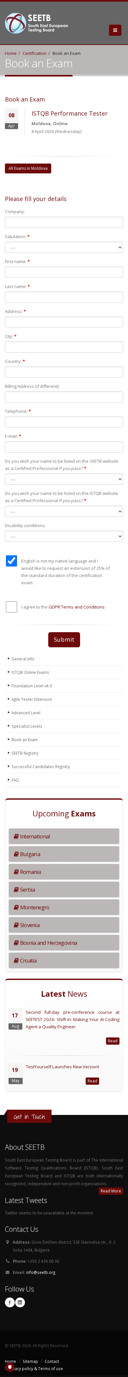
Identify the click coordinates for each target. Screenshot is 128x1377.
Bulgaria (29, 854)
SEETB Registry (24, 753)
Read (112, 1041)
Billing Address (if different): (32, 386)
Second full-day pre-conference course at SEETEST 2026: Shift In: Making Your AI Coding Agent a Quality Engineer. (72, 1019)
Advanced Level (25, 712)
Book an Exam (24, 739)
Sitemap (30, 1361)
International (34, 836)
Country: (15, 361)
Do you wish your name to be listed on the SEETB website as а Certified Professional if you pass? (61, 464)
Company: (15, 211)
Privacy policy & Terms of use (35, 1368)
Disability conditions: (25, 525)
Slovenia (29, 925)
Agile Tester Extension (31, 699)
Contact (52, 1361)
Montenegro (34, 907)
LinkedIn (20, 1302)
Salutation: (17, 236)
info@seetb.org (40, 1272)
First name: (17, 261)
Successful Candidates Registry (40, 766)
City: (10, 336)
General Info (22, 658)
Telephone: (18, 411)
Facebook (10, 1302)
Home (11, 53)
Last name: (17, 286)
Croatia (27, 960)
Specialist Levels (26, 726)
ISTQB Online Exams (30, 672)
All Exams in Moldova (28, 168)
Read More (111, 1191)
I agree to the (63, 607)
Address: (15, 311)
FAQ (15, 780)
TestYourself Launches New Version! (62, 1067)
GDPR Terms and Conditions (77, 607)
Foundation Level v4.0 (31, 685)
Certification (35, 53)
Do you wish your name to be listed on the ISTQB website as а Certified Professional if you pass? (61, 496)
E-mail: (13, 436)
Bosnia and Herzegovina (48, 942)
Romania (30, 872)
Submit (64, 639)
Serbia (27, 889)
